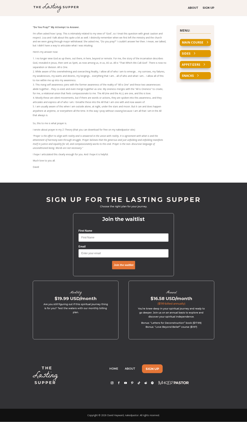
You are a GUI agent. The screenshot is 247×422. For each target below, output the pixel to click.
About (193, 8)
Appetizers (191, 64)
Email (82, 246)
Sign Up (208, 8)
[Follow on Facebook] (118, 383)
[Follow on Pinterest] (132, 383)
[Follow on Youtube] (125, 383)
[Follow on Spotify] (152, 383)
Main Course (192, 42)
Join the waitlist (123, 265)
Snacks (188, 76)
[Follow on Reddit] (145, 383)
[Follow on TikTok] (139, 383)
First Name (85, 230)
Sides (186, 53)
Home (113, 368)
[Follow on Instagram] (112, 383)
